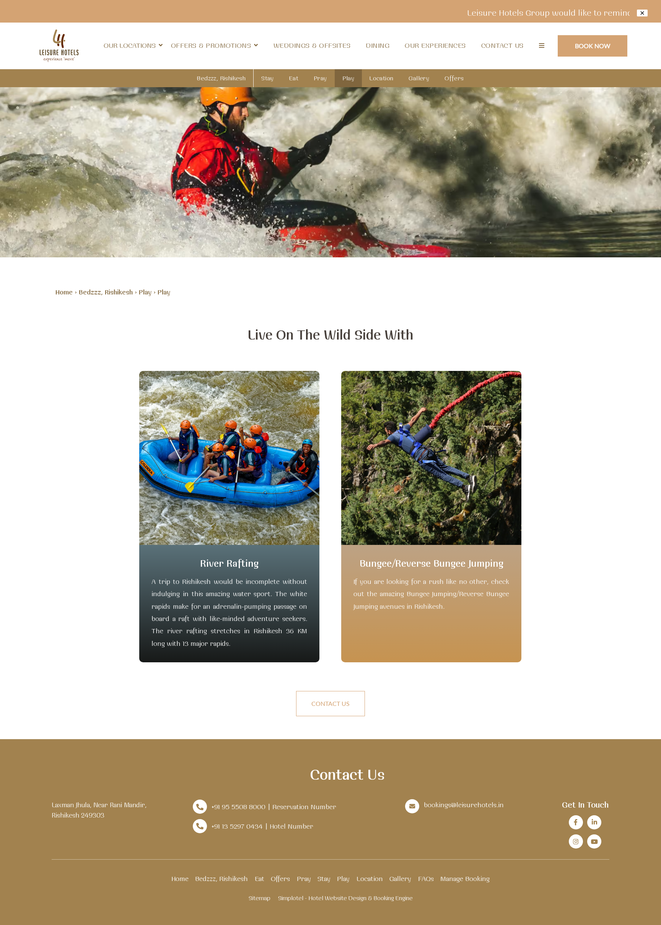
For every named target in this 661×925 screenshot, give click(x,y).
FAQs (426, 878)
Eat (293, 78)
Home (64, 292)
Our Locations (130, 45)
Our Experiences (435, 45)
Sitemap (259, 898)
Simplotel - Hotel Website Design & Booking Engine (345, 898)
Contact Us (502, 45)
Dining (377, 45)
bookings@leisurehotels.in (464, 804)
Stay (267, 78)
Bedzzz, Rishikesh (221, 78)
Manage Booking (465, 878)
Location (381, 78)
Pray (320, 78)
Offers (454, 78)
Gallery (419, 78)
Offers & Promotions (211, 45)
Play (348, 78)
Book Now (593, 45)
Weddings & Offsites (312, 45)
